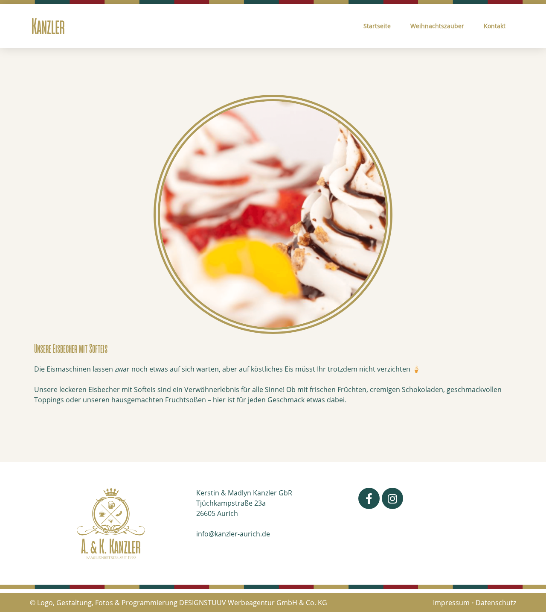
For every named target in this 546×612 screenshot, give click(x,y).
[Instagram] (392, 498)
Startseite (377, 26)
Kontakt (494, 26)
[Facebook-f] (369, 498)
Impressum (451, 602)
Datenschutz (496, 602)
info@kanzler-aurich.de (233, 534)
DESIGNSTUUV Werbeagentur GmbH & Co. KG (253, 602)
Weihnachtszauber (437, 26)
